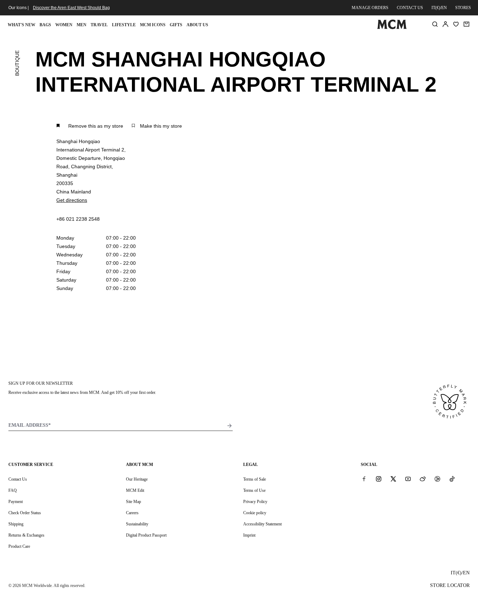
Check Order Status (24, 512)
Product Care (19, 546)
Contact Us (17, 479)
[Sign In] (445, 24)
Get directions (71, 200)
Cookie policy (254, 512)
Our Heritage (137, 479)
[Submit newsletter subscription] (229, 426)
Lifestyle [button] (124, 24)
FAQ (12, 490)
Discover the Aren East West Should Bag (71, 7)
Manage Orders (370, 7)
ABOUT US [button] (197, 24)
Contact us (410, 7)
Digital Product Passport (146, 535)
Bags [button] (45, 24)
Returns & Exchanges (26, 535)
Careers (132, 512)
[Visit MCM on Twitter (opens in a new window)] (393, 479)
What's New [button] (21, 24)
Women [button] (63, 24)
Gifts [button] (176, 24)
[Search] (435, 24)
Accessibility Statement (262, 524)
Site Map (133, 501)
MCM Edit (135, 490)
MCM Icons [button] (153, 24)
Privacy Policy (255, 501)
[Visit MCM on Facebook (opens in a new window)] (364, 479)
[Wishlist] (456, 24)
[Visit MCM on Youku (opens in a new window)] (437, 479)
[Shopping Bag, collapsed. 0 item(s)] (466, 24)
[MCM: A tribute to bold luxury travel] (392, 27)
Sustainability (137, 524)
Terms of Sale (254, 479)
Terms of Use (254, 490)
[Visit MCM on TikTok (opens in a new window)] (452, 479)
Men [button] (81, 24)
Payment (15, 501)
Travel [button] (99, 24)
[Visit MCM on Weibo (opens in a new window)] (423, 479)
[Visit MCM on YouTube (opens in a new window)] (408, 479)
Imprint (249, 535)
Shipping (15, 524)
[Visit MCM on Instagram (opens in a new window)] (378, 479)
